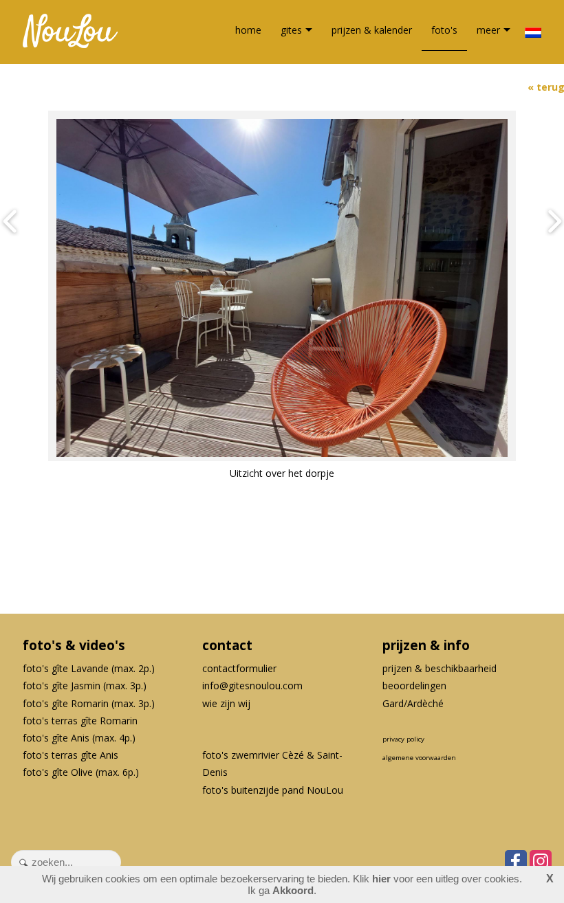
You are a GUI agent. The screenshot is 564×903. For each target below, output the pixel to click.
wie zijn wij (226, 703)
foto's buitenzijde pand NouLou (272, 789)
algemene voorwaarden (419, 757)
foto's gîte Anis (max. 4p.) (79, 737)
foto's (444, 29)
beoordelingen (414, 685)
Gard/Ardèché (413, 703)
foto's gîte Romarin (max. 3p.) (89, 703)
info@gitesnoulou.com (252, 685)
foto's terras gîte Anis (70, 754)
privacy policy (403, 739)
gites (291, 29)
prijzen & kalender (372, 29)
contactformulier (239, 668)
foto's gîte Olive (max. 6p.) (81, 772)
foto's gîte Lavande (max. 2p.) (89, 668)
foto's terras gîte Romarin (80, 720)
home (248, 29)
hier (381, 878)
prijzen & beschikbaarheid (439, 668)
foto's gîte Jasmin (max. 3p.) (85, 685)
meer (488, 29)
